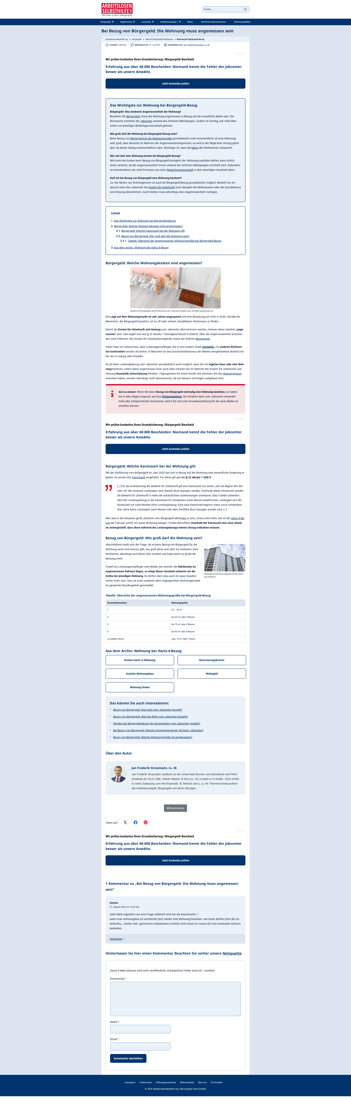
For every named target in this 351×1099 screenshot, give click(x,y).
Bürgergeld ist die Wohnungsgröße (151, 138)
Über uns (202, 1082)
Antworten (116, 939)
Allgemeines (126, 22)
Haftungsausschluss (166, 1082)
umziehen (208, 346)
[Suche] (245, 9)
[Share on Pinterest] (145, 822)
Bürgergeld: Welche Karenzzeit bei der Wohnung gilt (153, 230)
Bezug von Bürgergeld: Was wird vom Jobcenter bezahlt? (147, 709)
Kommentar (118, 978)
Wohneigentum (232, 373)
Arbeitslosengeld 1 (169, 22)
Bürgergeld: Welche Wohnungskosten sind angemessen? (148, 226)
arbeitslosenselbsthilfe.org (117, 39)
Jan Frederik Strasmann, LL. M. (196, 45)
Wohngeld (212, 673)
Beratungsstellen (242, 22)
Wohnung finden (140, 687)
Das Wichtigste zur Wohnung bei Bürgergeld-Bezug (145, 220)
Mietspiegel (203, 338)
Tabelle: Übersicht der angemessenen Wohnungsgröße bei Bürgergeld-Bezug (174, 240)
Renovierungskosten (211, 660)
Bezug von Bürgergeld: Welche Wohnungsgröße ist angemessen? (152, 737)
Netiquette (232, 953)
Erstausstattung (172, 396)
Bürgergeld (106, 22)
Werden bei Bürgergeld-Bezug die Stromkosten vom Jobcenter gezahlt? (156, 723)
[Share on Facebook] (135, 822)
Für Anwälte (216, 1082)
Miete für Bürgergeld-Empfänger (159, 39)
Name (114, 1022)
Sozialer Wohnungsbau (140, 673)
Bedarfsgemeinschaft (180, 170)
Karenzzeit (138, 477)
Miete (194, 147)
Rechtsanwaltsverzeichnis (213, 22)
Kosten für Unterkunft (161, 187)
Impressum (130, 1082)
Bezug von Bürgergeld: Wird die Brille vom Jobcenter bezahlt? (150, 716)
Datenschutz (146, 1082)
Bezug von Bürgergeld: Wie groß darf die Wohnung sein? (155, 236)
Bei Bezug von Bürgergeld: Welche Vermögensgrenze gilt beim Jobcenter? (158, 730)
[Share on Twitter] (125, 822)
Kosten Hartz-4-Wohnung (139, 660)
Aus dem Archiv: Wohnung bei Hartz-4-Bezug (141, 247)
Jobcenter (146, 22)
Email (114, 1039)
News (190, 22)
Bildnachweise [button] (175, 808)
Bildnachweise (187, 1082)
